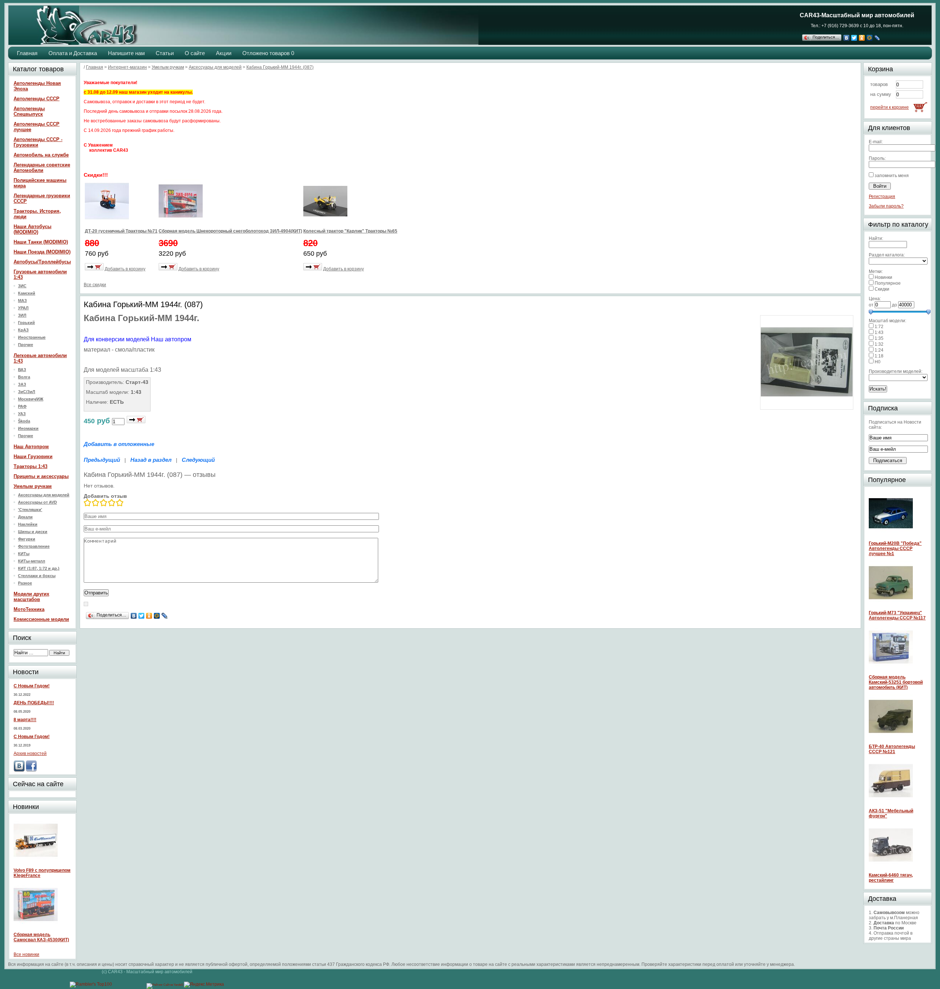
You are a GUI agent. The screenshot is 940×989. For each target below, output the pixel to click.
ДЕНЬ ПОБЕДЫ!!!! (34, 702)
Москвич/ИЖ (30, 399)
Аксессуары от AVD (37, 502)
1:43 (879, 332)
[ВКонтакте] (846, 38)
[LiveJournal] (877, 38)
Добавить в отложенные (119, 444)
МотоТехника (29, 609)
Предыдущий (102, 460)
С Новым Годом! (32, 685)
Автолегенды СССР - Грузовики (38, 142)
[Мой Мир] (870, 38)
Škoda (24, 421)
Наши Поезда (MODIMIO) (42, 252)
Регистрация (882, 196)
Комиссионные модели (41, 619)
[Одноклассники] (862, 38)
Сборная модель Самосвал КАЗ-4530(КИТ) (41, 937)
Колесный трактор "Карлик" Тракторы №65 (350, 231)
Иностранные (32, 337)
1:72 (879, 326)
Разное (25, 583)
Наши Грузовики (33, 456)
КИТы (23, 553)
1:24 (879, 350)
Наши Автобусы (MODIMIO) (32, 229)
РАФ (22, 406)
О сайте (195, 53)
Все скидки (95, 284)
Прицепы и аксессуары (41, 476)
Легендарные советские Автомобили (42, 167)
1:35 (879, 338)
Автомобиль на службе (41, 155)
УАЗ (22, 413)
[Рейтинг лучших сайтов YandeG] (165, 984)
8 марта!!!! (25, 719)
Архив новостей (30, 753)
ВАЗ (22, 369)
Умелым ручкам (33, 486)
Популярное (888, 283)
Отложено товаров (268, 53)
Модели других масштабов (31, 596)
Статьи (165, 53)
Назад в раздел (150, 460)
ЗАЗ (22, 384)
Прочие (25, 344)
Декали (25, 517)
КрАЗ (23, 330)
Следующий (198, 460)
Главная (27, 53)
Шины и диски (32, 531)
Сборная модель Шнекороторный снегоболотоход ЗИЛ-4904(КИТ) (230, 231)
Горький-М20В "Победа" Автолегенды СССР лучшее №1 (895, 548)
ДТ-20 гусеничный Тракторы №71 (121, 231)
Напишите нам (126, 53)
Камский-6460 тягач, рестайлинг (891, 878)
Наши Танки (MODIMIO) (41, 242)
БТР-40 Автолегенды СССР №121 (892, 749)
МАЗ (22, 300)
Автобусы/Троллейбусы (42, 262)
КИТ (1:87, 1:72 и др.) (38, 568)
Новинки (883, 277)
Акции (223, 53)
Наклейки (27, 524)
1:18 (879, 356)
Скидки (882, 289)
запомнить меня (892, 175)
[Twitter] (854, 38)
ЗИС (22, 286)
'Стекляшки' (30, 509)
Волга (24, 377)
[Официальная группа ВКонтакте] (19, 770)
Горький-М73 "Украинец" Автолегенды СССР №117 (897, 615)
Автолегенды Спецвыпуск (29, 111)
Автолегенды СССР (36, 98)
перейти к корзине (889, 107)
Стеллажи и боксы (36, 575)
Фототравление (34, 546)
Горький (26, 322)
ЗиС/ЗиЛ (26, 391)
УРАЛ (23, 308)
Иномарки (28, 428)
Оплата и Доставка (72, 53)
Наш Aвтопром (31, 446)
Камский (26, 293)
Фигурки (26, 539)
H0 (878, 361)
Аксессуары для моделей (43, 495)
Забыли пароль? (886, 206)
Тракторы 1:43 (30, 466)
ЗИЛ (22, 315)
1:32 (879, 344)
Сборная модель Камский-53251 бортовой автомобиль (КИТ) (896, 682)
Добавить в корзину (125, 268)
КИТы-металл (31, 561)
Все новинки (26, 954)
